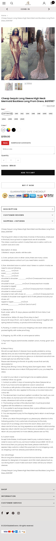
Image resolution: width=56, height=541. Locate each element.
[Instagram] (18, 513)
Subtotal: (4, 166)
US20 (22, 119)
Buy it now (28, 185)
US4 (27, 114)
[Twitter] (7, 513)
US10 (44, 114)
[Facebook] (2, 513)
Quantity (5, 155)
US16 (10, 119)
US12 (50, 114)
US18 (16, 119)
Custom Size (7, 114)
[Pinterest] (13, 513)
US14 (4, 119)
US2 (22, 114)
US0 (16, 114)
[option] (28, 53)
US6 (33, 114)
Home (3, 15)
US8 (38, 114)
